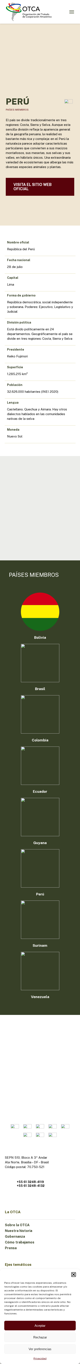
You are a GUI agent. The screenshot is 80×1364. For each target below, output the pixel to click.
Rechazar (40, 1337)
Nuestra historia (18, 1231)
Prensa (11, 1248)
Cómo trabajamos (19, 1242)
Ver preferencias (40, 1349)
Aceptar (40, 1325)
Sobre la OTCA (17, 1225)
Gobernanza (15, 1237)
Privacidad (40, 1358)
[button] (73, 1274)
